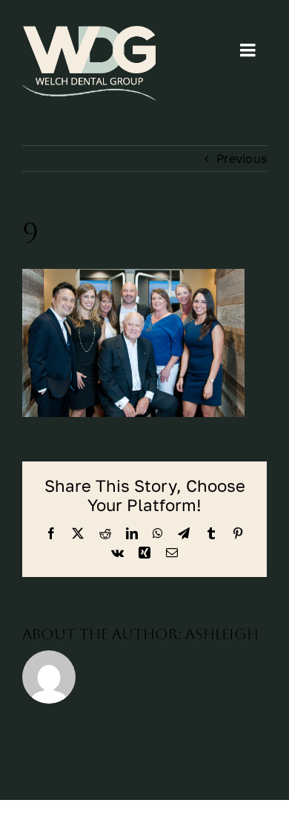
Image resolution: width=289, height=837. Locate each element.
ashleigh (222, 634)
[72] (89, 63)
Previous (241, 158)
